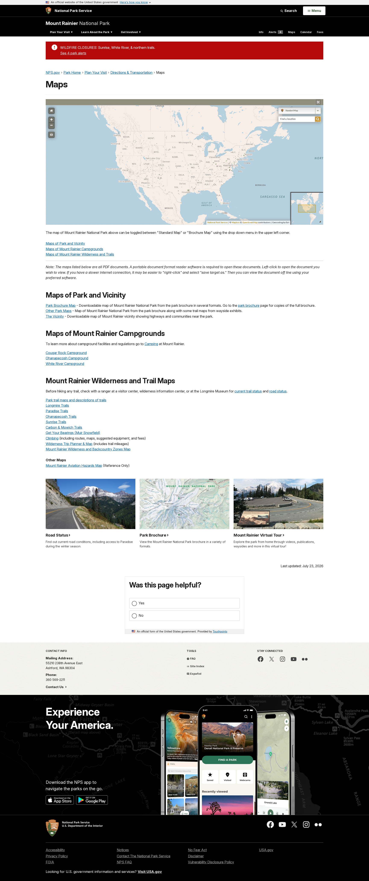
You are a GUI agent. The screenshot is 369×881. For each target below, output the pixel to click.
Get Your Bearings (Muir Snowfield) (73, 433)
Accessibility (55, 850)
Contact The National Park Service (143, 856)
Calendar (306, 32)
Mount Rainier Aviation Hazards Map (74, 465)
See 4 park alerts (73, 53)
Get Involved (129, 32)
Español (195, 673)
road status (278, 391)
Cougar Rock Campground (66, 353)
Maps (291, 32)
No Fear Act (197, 850)
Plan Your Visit (60, 32)
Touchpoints (220, 631)
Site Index (196, 666)
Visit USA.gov (150, 871)
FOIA (50, 862)
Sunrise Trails (56, 422)
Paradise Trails (57, 411)
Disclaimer (196, 856)
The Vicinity (55, 316)
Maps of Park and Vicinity (65, 243)
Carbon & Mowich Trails (64, 427)
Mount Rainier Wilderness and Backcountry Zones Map (88, 449)
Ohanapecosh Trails (61, 416)
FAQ (192, 658)
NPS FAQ (124, 862)
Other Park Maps (59, 311)
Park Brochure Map (61, 305)
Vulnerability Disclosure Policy (211, 862)
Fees (320, 32)
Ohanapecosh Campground (67, 358)
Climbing (52, 438)
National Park (78, 23)
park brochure (248, 305)
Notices (123, 850)
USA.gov (266, 850)
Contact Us (55, 687)
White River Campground (65, 364)
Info (261, 32)
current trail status (248, 391)
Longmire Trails (57, 405)
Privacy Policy (57, 856)
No (141, 615)
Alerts (275, 32)
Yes (141, 603)
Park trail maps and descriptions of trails (76, 400)
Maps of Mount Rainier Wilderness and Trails (80, 254)
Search (290, 11)
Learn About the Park (95, 32)
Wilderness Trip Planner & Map (69, 444)
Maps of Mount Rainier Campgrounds (74, 249)
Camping (151, 344)
